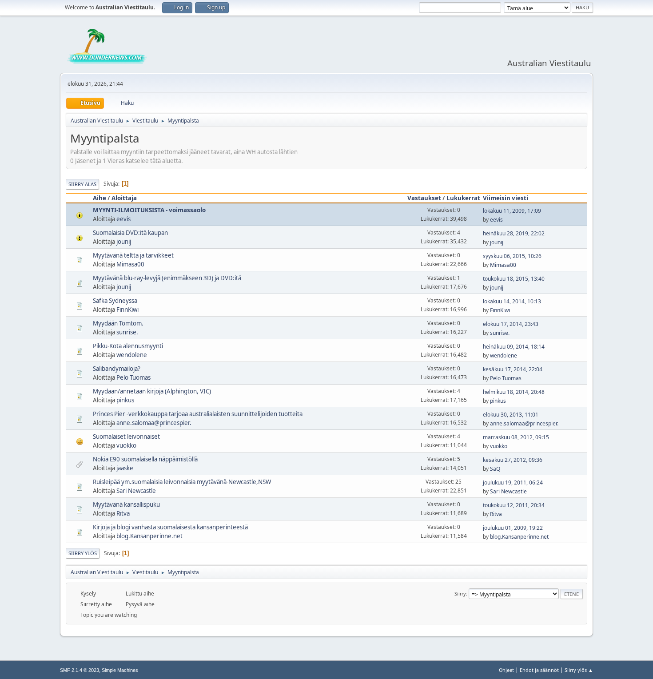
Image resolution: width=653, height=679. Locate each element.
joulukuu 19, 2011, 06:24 (513, 482)
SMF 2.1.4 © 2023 (79, 670)
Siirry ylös (82, 553)
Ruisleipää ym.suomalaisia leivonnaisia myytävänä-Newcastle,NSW (182, 482)
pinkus (125, 400)
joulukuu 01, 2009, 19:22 (513, 528)
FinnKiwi (127, 310)
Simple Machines (120, 670)
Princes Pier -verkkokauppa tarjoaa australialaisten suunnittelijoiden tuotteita (198, 414)
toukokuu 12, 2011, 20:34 (514, 505)
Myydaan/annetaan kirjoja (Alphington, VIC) (152, 391)
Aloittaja (124, 198)
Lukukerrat (463, 198)
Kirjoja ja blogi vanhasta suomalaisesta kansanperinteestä (170, 527)
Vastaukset (424, 198)
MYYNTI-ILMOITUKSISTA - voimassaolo (149, 210)
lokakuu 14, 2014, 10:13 (512, 301)
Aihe (99, 198)
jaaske (124, 468)
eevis (123, 219)
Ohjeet (506, 670)
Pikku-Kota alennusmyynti (128, 346)
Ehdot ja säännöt (539, 670)
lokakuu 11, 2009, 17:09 (512, 210)
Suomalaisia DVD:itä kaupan (130, 233)
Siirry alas (82, 184)
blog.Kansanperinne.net (149, 536)
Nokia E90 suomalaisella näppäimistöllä (145, 459)
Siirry (460, 593)
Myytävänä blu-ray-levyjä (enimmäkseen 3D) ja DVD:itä (167, 278)
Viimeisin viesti (505, 198)
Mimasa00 (130, 264)
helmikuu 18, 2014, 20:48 (514, 392)
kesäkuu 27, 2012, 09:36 (512, 460)
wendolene (131, 355)
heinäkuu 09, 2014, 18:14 (514, 346)
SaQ (495, 469)
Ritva (123, 513)
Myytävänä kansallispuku (126, 504)
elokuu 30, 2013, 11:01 (510, 414)
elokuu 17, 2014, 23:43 (510, 324)
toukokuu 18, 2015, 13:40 (514, 278)
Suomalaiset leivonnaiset (126, 437)
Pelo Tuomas (133, 377)
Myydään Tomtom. (118, 323)
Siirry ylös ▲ (579, 670)
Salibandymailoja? (116, 369)
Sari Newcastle (136, 491)
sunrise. (127, 332)
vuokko (126, 445)
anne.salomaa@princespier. (153, 423)
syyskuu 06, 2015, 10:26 (512, 256)
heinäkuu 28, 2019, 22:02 (514, 233)
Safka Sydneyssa (115, 301)
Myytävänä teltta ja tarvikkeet (133, 255)
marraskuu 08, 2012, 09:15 (516, 437)
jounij (123, 242)
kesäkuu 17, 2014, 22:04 (512, 369)
